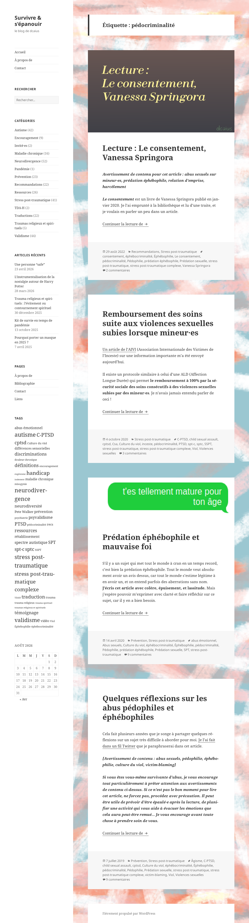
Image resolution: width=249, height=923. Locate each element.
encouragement (48, 466)
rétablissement (27, 536)
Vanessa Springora (196, 265)
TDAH (18, 597)
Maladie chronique (29, 153)
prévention (43, 511)
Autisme (21, 130)
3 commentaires (134, 453)
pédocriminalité (36, 524)
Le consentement (187, 256)
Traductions (23, 215)
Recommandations (28, 184)
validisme (27, 620)
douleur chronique (26, 459)
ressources (26, 530)
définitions (27, 465)
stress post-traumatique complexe (34, 581)
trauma (50, 597)
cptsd (20, 442)
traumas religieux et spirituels (30, 607)
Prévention (23, 177)
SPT (52, 542)
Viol (52, 621)
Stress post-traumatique (32, 200)
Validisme (22, 236)
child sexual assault (203, 439)
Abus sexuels (112, 645)
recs (50, 524)
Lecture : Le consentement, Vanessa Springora (154, 152)
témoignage (27, 612)
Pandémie (22, 169)
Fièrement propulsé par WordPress (129, 913)
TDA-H (20, 208)
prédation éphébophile (161, 261)
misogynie (21, 484)
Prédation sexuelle (193, 261)
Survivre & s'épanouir (28, 20)
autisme (25, 434)
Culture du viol (37, 443)
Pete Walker (24, 511)
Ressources (23, 192)
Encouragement (26, 138)
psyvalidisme (41, 517)
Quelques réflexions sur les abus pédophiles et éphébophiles (155, 707)
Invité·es (21, 145)
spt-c (19, 549)
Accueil (20, 52)
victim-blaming (156, 875)
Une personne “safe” (30, 264)
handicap (38, 472)
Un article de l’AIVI (119, 349)
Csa (114, 444)
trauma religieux (25, 603)
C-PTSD (45, 434)
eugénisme (20, 474)
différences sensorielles (32, 448)
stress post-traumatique (120, 448)
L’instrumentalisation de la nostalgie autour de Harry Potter (34, 281)
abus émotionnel (29, 427)
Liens (19, 399)
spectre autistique (31, 542)
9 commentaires (140, 654)
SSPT (38, 550)
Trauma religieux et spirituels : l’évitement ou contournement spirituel (34, 303)
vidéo (45, 621)
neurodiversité (28, 506)
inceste (147, 444)
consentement (113, 256)
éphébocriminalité (42, 626)
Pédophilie (135, 261)
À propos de (23, 60)
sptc (29, 549)
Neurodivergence (28, 161)
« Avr (23, 699)
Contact (20, 68)
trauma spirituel (43, 603)
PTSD (20, 524)
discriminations (31, 454)
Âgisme (196, 861)
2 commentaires (118, 270)
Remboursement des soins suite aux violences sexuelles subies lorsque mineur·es (158, 323)
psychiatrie (21, 518)
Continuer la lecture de (126, 224)
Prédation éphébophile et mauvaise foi (151, 541)
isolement (20, 479)
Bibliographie (25, 383)
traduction (33, 596)
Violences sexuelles (189, 875)
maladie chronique (39, 479)
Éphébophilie (23, 626)
